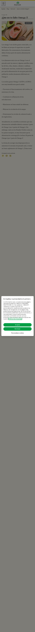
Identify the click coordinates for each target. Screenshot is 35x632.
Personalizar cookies (17, 333)
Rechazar (17, 329)
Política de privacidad (15, 319)
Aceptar (17, 325)
